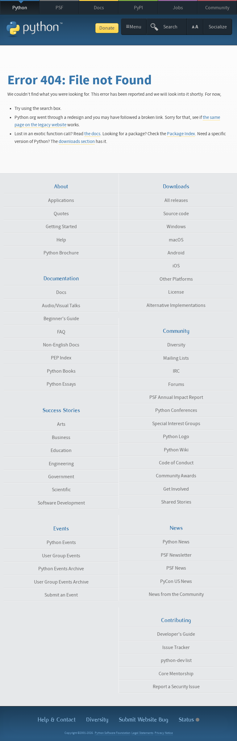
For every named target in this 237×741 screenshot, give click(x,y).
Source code (176, 213)
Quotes (61, 213)
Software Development (61, 503)
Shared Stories (176, 502)
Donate (106, 28)
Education (61, 450)
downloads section (77, 141)
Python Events (61, 542)
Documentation (61, 278)
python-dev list (176, 660)
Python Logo (176, 436)
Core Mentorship (176, 673)
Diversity (176, 345)
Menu (134, 26)
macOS (176, 240)
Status (187, 719)
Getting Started (61, 226)
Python (19, 7)
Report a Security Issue (176, 686)
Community (217, 7)
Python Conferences (176, 410)
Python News (176, 542)
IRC (176, 371)
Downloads (176, 186)
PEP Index (61, 358)
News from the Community (176, 594)
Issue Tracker (176, 647)
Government (61, 476)
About (61, 186)
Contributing (176, 620)
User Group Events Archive (61, 582)
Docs (99, 7)
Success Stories (61, 410)
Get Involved (176, 489)
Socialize (218, 27)
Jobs (178, 7)
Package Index (181, 133)
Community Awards (176, 476)
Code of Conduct (176, 463)
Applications (61, 200)
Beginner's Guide (61, 318)
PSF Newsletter (176, 555)
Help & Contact (57, 719)
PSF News (176, 568)
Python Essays (61, 384)
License (176, 292)
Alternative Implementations (176, 305)
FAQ (61, 332)
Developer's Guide (176, 634)
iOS (176, 266)
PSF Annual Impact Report (176, 397)
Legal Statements (142, 733)
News (176, 528)
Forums (176, 384)
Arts (61, 424)
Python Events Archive (61, 568)
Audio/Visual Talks (61, 305)
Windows (176, 226)
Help (61, 240)
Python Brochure (61, 253)
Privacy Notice (164, 733)
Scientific (61, 489)
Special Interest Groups (176, 423)
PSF (59, 7)
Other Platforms (176, 279)
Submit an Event (61, 595)
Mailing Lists (176, 358)
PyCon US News (176, 581)
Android (176, 253)
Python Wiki (176, 450)
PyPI (138, 7)
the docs (92, 133)
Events (61, 528)
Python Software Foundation (112, 733)
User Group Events (61, 556)
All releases (176, 200)
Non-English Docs (61, 345)
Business (61, 437)
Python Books (61, 371)
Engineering (61, 464)
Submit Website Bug (143, 719)
